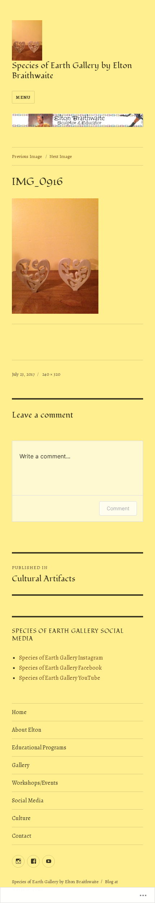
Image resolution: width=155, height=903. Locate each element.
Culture (21, 818)
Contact (21, 836)
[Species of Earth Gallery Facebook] (33, 861)
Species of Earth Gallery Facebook (60, 668)
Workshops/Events (35, 783)
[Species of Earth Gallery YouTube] (48, 861)
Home (19, 712)
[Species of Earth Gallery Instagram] (18, 861)
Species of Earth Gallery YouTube (59, 678)
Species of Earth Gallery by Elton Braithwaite (72, 71)
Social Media (28, 801)
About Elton (26, 730)
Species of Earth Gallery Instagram (61, 658)
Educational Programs (39, 748)
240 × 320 (51, 374)
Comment (118, 508)
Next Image (60, 156)
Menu (23, 97)
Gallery (20, 765)
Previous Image (27, 156)
